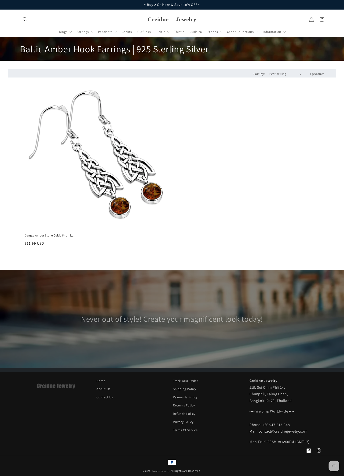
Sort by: (259, 74)
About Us (103, 389)
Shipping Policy (184, 389)
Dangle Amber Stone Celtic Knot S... (49, 235)
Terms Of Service (185, 430)
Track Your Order (185, 381)
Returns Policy (184, 405)
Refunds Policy (184, 414)
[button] (25, 19)
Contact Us (104, 397)
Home (100, 381)
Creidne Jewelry (161, 470)
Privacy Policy (183, 422)
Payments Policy (185, 397)
